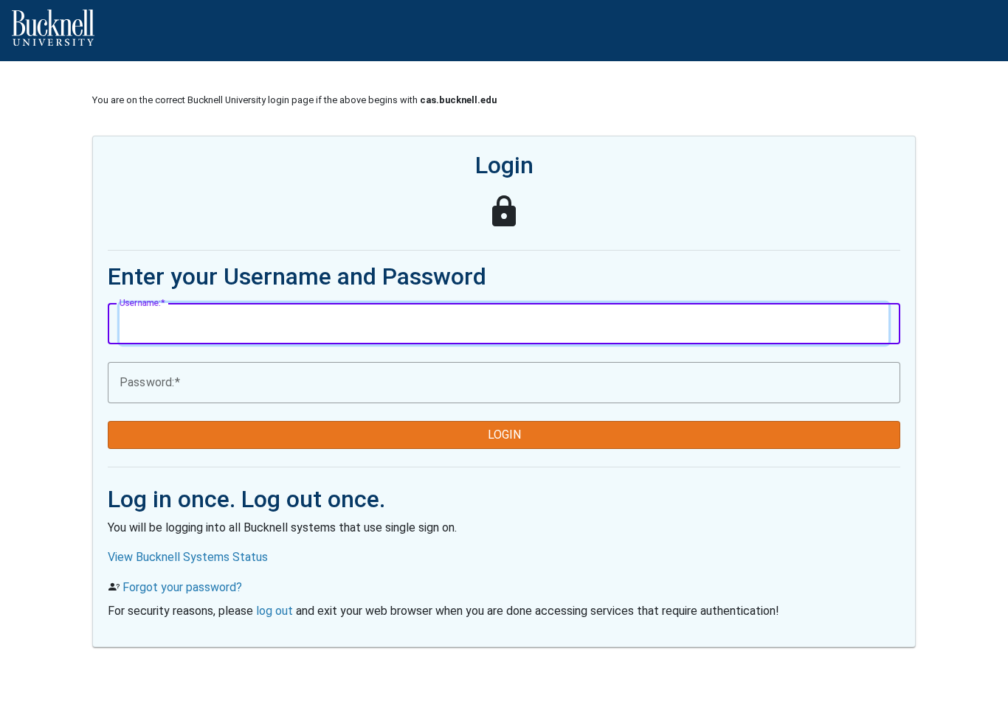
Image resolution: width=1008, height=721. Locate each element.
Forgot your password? (182, 587)
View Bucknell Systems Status (188, 557)
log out (274, 611)
